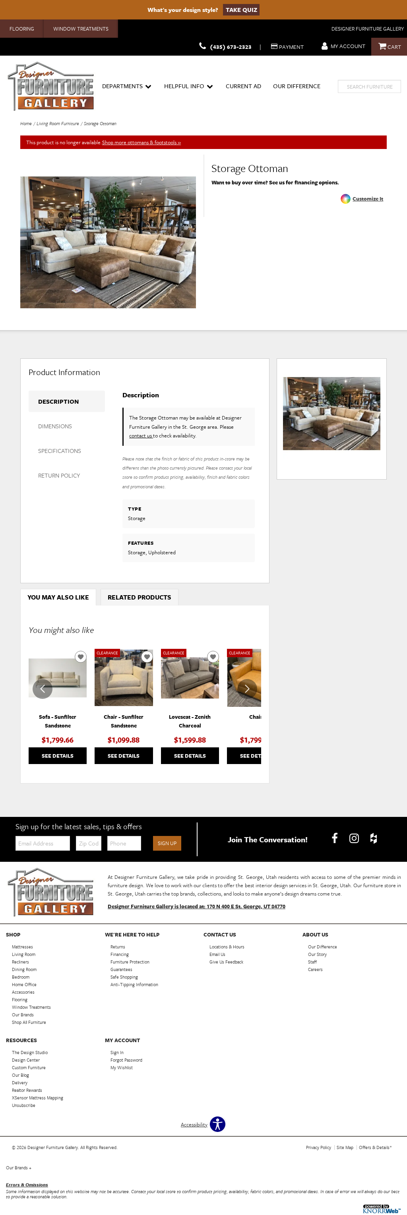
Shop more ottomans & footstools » (141, 142)
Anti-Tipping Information (134, 984)
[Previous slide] (42, 689)
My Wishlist (121, 1067)
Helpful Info (184, 85)
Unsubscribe (23, 1105)
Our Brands (18, 1167)
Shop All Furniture (29, 1022)
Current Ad (243, 85)
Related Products (139, 597)
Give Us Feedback (226, 961)
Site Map (345, 1147)
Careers (315, 969)
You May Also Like (58, 597)
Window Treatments (81, 29)
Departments (122, 85)
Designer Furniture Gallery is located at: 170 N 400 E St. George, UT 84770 (196, 906)
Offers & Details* (375, 1147)
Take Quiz (241, 9)
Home (26, 123)
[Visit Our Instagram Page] (355, 839)
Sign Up (167, 843)
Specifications (59, 450)
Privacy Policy (318, 1147)
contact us (141, 435)
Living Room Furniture (58, 123)
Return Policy (59, 475)
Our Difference (296, 85)
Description (58, 401)
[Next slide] (247, 689)
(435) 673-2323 (231, 47)
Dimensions (55, 426)
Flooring (22, 29)
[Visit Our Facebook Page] (335, 839)
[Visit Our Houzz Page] (373, 839)
